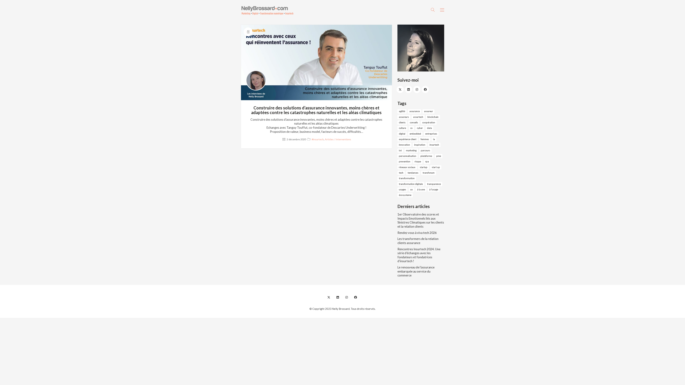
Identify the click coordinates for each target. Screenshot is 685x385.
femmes (425, 139)
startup (423, 167)
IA (434, 139)
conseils (414, 122)
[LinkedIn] (408, 89)
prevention (404, 161)
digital (402, 133)
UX (411, 189)
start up (436, 167)
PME (438, 156)
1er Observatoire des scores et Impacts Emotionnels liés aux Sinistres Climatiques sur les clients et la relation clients (420, 220)
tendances (413, 172)
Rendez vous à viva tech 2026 (417, 233)
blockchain (432, 116)
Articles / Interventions (338, 139)
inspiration (419, 144)
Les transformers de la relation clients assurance (417, 241)
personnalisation (407, 156)
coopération (428, 122)
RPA (427, 161)
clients (402, 122)
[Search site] (433, 10)
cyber (420, 128)
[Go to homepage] (267, 10)
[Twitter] (400, 89)
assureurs (404, 116)
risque (418, 161)
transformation (407, 178)
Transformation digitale (411, 184)
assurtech (418, 116)
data (429, 128)
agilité (402, 111)
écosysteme (405, 195)
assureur (428, 111)
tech (401, 172)
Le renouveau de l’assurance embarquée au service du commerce (416, 271)
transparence (434, 184)
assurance (414, 111)
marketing (411, 150)
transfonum (429, 172)
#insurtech (318, 139)
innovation (404, 144)
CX (411, 128)
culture (402, 128)
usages (402, 189)
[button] (442, 9)
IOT (400, 150)
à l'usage (433, 189)
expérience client (407, 139)
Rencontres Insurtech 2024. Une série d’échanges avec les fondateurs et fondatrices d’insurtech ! (418, 255)
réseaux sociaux (407, 167)
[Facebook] (425, 89)
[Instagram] (416, 89)
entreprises (431, 133)
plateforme (426, 156)
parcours (425, 150)
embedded (415, 133)
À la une (421, 189)
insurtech (434, 144)
